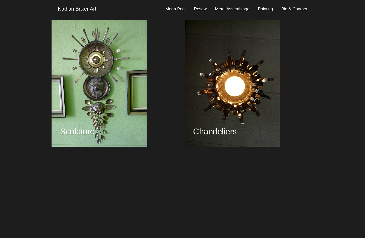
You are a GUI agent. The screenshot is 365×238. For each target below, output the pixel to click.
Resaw (200, 9)
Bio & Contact (294, 9)
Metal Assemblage (232, 9)
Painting (265, 9)
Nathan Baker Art (77, 9)
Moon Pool (175, 9)
